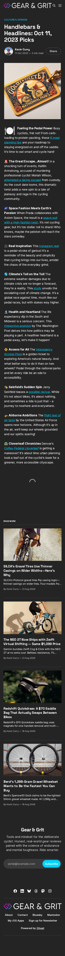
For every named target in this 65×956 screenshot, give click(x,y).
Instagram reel (49, 246)
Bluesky (37, 915)
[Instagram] (50, 891)
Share (53, 51)
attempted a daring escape (22, 180)
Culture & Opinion (15, 19)
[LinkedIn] (22, 891)
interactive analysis (17, 326)
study (37, 288)
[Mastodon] (43, 891)
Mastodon (53, 915)
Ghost (40, 928)
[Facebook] (15, 891)
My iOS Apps (16, 920)
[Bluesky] (29, 891)
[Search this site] (54, 5)
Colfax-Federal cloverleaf (21, 448)
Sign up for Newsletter (43, 920)
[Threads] (36, 891)
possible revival (39, 392)
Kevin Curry (22, 49)
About (9, 915)
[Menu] (60, 5)
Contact (23, 915)
